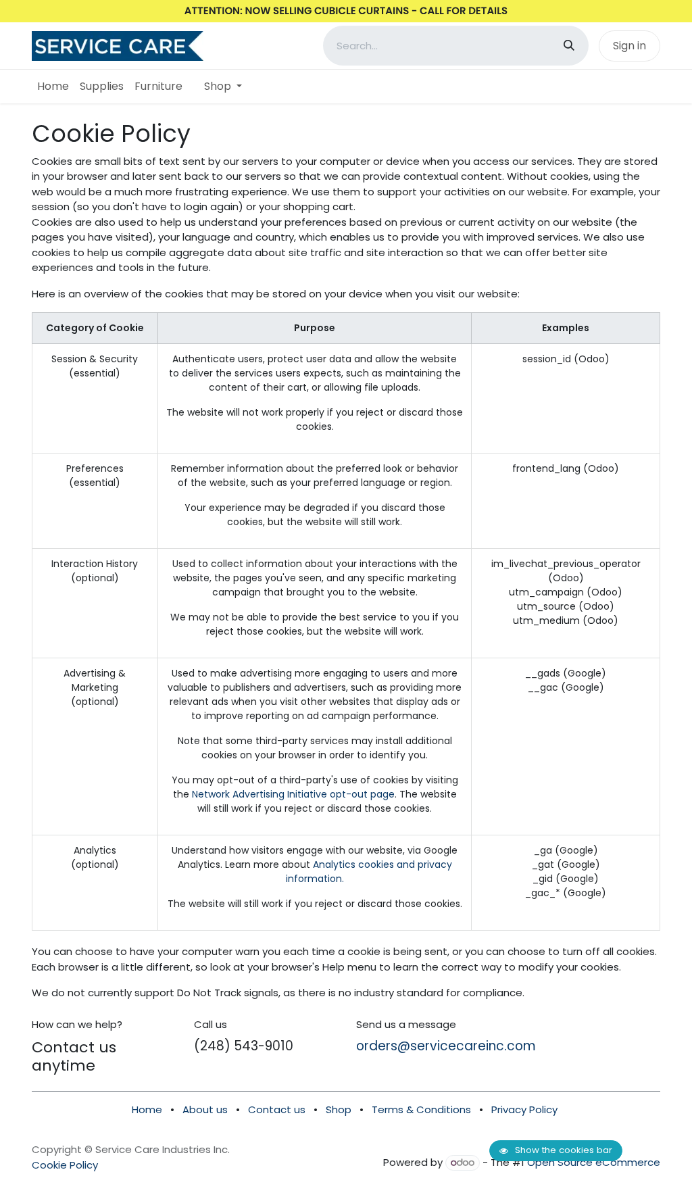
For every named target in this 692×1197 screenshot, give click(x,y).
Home (147, 1109)
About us (205, 1109)
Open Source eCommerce (593, 1162)
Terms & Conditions (421, 1109)
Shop (338, 1109)
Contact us (278, 1109)
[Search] (569, 46)
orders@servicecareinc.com (446, 1046)
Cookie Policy (65, 1165)
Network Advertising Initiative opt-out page (293, 794)
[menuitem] (53, 86)
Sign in (629, 45)
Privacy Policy (524, 1109)
